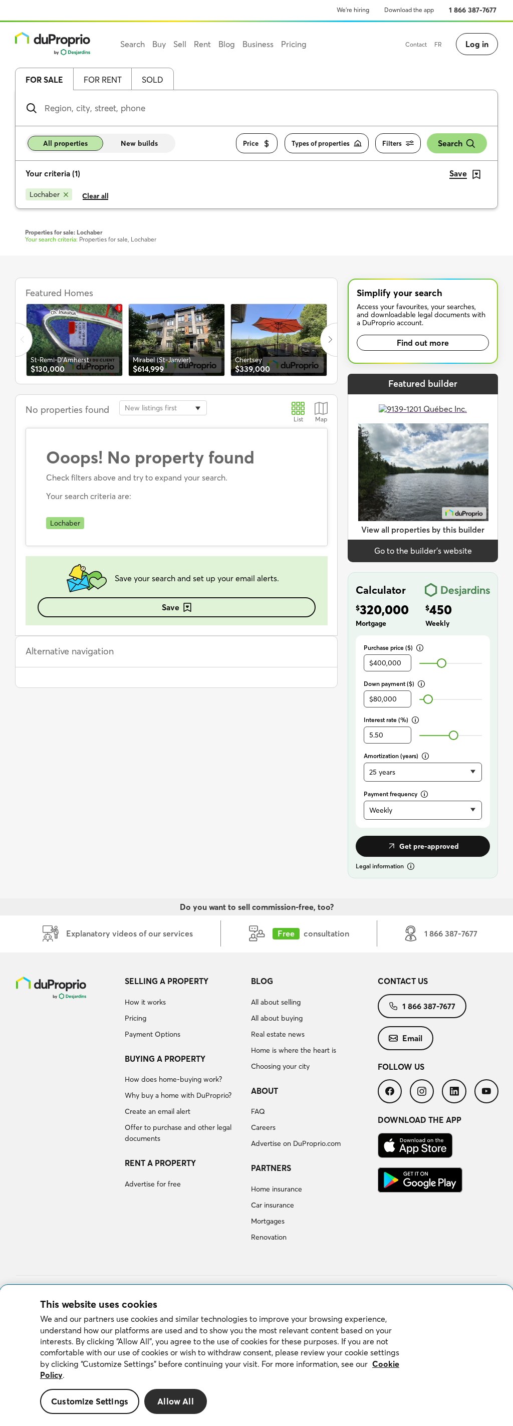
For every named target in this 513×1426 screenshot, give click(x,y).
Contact (416, 44)
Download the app (409, 10)
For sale (44, 80)
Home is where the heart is (293, 1050)
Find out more (423, 343)
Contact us (403, 981)
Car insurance (272, 1205)
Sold (152, 80)
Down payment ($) (389, 683)
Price (251, 143)
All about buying (277, 1018)
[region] (256, 1355)
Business (258, 44)
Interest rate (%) (386, 720)
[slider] (441, 663)
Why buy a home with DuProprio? (178, 1095)
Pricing (135, 1018)
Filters (392, 143)
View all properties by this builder (422, 529)
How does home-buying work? (173, 1079)
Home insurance (276, 1189)
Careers (263, 1127)
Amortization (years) (391, 756)
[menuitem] (184, 1009)
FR (438, 44)
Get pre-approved (429, 846)
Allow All (175, 1401)
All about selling (276, 1002)
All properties (65, 143)
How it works (145, 1002)
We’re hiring (353, 10)
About (264, 1091)
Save (170, 607)
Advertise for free (153, 1184)
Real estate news (278, 1034)
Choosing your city (280, 1066)
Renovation (269, 1237)
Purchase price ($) (388, 647)
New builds (139, 143)
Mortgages (268, 1221)
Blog (262, 981)
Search (450, 143)
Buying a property (165, 1059)
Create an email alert (157, 1111)
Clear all (95, 195)
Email (412, 1038)
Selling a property (166, 981)
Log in (476, 44)
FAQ (258, 1111)
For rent (103, 80)
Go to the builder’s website (423, 551)
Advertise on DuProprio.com (296, 1143)
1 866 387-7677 (472, 10)
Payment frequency (390, 794)
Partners (271, 1167)
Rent (202, 44)
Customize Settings (89, 1401)
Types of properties (321, 143)
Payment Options (152, 1034)
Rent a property (160, 1163)
